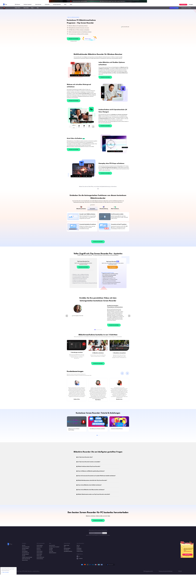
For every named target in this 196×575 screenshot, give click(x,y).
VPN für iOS (39, 549)
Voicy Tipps (51, 551)
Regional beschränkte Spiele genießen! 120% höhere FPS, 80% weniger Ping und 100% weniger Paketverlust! (99, 1)
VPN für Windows (40, 545)
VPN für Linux (39, 555)
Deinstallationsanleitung (68, 551)
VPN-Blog (51, 548)
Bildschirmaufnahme (52, 552)
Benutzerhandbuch (67, 548)
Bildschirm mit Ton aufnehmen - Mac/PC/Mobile (74, 429)
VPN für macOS (39, 546)
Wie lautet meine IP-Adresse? (54, 546)
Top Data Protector (25, 554)
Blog (32, 7)
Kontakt (78, 546)
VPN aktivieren (66, 549)
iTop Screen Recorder (25, 546)
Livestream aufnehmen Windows (117, 428)
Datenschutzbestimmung (5, 570)
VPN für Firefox (39, 554)
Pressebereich (79, 548)
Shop (71, 4)
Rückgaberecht (148, 571)
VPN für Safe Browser (40, 557)
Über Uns (78, 545)
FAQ (37, 7)
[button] (93, 127)
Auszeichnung (79, 549)
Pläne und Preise (25, 560)
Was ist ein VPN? (52, 545)
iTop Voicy (24, 549)
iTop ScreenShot (25, 551)
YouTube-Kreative (80, 551)
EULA (180, 571)
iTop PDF (23, 555)
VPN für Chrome (39, 552)
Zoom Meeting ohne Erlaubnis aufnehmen (97, 428)
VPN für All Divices (40, 558)
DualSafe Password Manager (27, 557)
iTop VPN (23, 545)
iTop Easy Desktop (25, 548)
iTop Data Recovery (25, 552)
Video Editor (26, 7)
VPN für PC (38, 548)
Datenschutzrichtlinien (165, 571)
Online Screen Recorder (26, 558)
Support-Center (66, 545)
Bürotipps (50, 549)
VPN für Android (39, 551)
